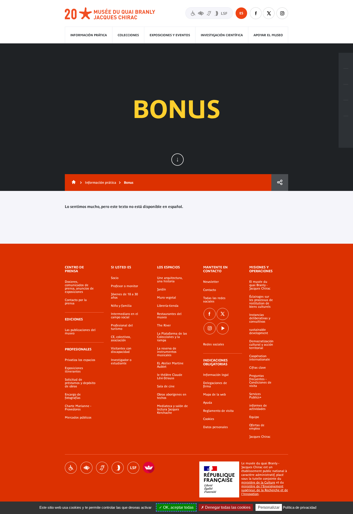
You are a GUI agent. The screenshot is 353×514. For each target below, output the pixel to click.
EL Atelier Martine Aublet (170, 365)
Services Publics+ (255, 395)
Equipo (254, 417)
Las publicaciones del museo (80, 331)
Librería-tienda (167, 305)
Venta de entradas (346, 61)
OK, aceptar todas (178, 507)
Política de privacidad (299, 507)
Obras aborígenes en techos (171, 396)
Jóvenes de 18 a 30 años (124, 296)
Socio (114, 278)
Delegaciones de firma (215, 384)
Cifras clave (257, 367)
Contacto (209, 290)
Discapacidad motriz (71, 468)
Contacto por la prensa (76, 301)
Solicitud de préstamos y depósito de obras (80, 383)
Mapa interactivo (346, 124)
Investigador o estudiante (121, 361)
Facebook (256, 13)
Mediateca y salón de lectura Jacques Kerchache (172, 409)
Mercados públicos (78, 417)
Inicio (72, 182)
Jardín (161, 289)
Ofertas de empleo (256, 427)
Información (346, 76)
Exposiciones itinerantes (74, 369)
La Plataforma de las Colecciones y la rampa (172, 337)
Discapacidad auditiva (102, 468)
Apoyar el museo (268, 35)
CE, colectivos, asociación (121, 338)
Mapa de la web (214, 394)
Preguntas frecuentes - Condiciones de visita (260, 381)
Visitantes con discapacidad (209, 13)
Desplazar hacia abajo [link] (177, 159)
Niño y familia (121, 305)
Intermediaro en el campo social (124, 315)
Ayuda (207, 402)
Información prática (88, 35)
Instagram (282, 13)
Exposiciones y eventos (170, 35)
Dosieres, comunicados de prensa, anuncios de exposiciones (79, 287)
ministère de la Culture (258, 482)
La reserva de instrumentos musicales (166, 352)
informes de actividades (258, 407)
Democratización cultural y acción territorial (261, 345)
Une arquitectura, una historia (170, 279)
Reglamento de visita (218, 411)
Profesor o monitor (124, 286)
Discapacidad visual (86, 468)
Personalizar (269, 507)
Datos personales (215, 427)
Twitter (269, 13)
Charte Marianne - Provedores (78, 407)
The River (164, 325)
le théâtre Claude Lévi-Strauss (169, 376)
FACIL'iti (149, 468)
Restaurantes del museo (169, 315)
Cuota (279, 182)
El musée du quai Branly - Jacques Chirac (259, 285)
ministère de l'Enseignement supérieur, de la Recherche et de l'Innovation (264, 490)
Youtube (222, 328)
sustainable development (258, 331)
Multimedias (346, 108)
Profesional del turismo (122, 327)
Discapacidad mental (118, 468)
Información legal (216, 375)
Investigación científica (222, 35)
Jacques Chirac (259, 436)
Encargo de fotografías (73, 396)
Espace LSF (133, 468)
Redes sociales (213, 344)
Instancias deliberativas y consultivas (259, 318)
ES (241, 13)
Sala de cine (166, 386)
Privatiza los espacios (80, 360)
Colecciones (128, 35)
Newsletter (211, 282)
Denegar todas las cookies (227, 507)
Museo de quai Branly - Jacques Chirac (110, 13)
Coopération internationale (259, 357)
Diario (346, 92)
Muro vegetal (166, 297)
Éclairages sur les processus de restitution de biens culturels (261, 301)
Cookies (208, 419)
